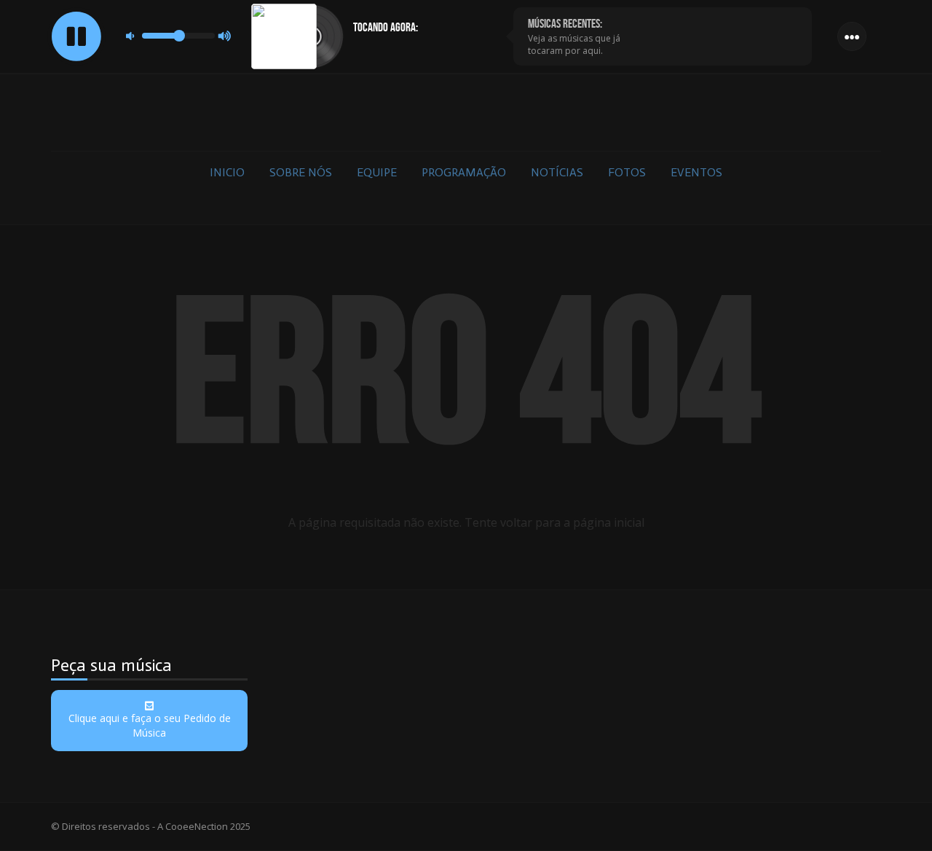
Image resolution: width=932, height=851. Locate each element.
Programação (464, 172)
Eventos (696, 172)
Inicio (227, 172)
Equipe (377, 172)
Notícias (557, 172)
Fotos (627, 172)
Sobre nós (300, 172)
